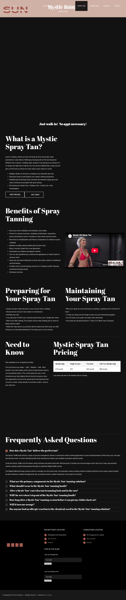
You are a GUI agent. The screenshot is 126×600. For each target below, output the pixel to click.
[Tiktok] (21, 545)
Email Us (50, 542)
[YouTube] (17, 545)
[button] (63, 450)
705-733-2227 (91, 539)
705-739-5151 (52, 539)
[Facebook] (8, 545)
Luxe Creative (48, 595)
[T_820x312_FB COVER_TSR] (70, 393)
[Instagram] (12, 545)
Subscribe (48, 563)
